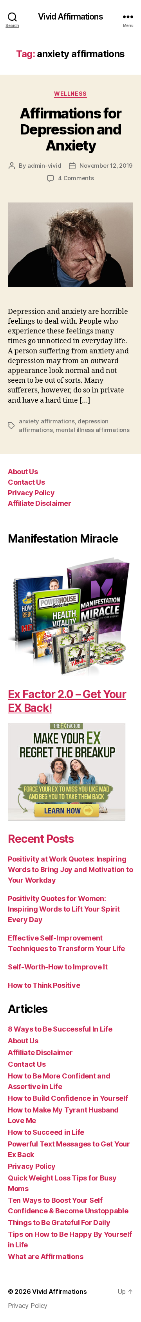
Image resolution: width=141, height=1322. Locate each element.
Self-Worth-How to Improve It (57, 967)
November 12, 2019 (106, 165)
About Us (23, 472)
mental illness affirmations (92, 430)
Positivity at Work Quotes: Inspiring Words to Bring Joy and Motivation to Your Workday (70, 869)
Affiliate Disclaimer (39, 503)
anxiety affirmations (47, 421)
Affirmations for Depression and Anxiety (70, 129)
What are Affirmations (45, 1256)
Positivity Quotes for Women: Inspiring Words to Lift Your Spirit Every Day (64, 909)
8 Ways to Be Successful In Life (60, 1029)
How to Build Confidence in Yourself (68, 1098)
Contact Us (26, 482)
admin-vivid (44, 165)
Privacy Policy (31, 493)
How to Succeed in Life (46, 1132)
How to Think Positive (44, 985)
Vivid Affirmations (70, 17)
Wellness (70, 93)
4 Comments (76, 178)
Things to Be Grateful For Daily (59, 1222)
